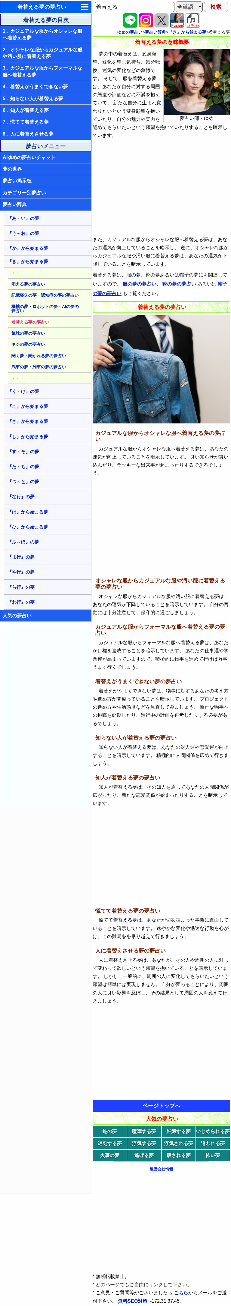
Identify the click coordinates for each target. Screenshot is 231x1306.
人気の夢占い (17, 615)
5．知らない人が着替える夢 (33, 98)
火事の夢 (109, 1155)
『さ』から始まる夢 (28, 421)
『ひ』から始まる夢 (28, 526)
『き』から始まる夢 (28, 261)
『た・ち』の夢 (23, 466)
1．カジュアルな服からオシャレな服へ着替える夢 (42, 34)
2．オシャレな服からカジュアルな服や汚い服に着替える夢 (42, 53)
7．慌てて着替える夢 (26, 121)
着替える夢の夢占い (41, 7)
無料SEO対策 (133, 1301)
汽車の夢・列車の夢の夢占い (38, 367)
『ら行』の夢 (21, 587)
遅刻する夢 (110, 1143)
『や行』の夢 (21, 571)
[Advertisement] (46, 717)
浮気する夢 (144, 1143)
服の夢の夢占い (139, 283)
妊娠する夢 (179, 1131)
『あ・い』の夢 (23, 218)
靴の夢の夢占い (179, 283)
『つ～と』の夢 (23, 481)
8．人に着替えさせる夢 (28, 133)
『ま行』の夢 (21, 556)
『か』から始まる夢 (28, 248)
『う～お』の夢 (23, 233)
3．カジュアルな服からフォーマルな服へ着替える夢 (42, 71)
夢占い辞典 (15, 204)
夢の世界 (12, 169)
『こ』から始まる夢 (28, 406)
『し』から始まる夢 (28, 436)
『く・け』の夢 (23, 391)
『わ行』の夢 (21, 602)
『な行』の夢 (21, 496)
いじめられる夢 (213, 1131)
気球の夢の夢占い (28, 333)
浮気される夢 (178, 1143)
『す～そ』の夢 (23, 451)
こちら (181, 1292)
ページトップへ (161, 1106)
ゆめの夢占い (130, 32)
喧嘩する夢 (144, 1131)
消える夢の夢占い (28, 284)
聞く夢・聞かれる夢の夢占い (38, 356)
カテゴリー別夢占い (24, 192)
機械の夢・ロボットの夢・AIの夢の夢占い (45, 308)
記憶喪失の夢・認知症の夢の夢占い (45, 295)
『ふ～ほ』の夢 (23, 541)
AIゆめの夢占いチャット (29, 157)
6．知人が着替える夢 (26, 110)
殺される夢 (179, 1155)
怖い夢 (213, 1155)
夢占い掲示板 (17, 180)
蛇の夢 (110, 1131)
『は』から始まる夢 (28, 511)
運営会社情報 (161, 1169)
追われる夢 (213, 1143)
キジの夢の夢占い (28, 344)
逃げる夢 (144, 1155)
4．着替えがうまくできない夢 (35, 86)
